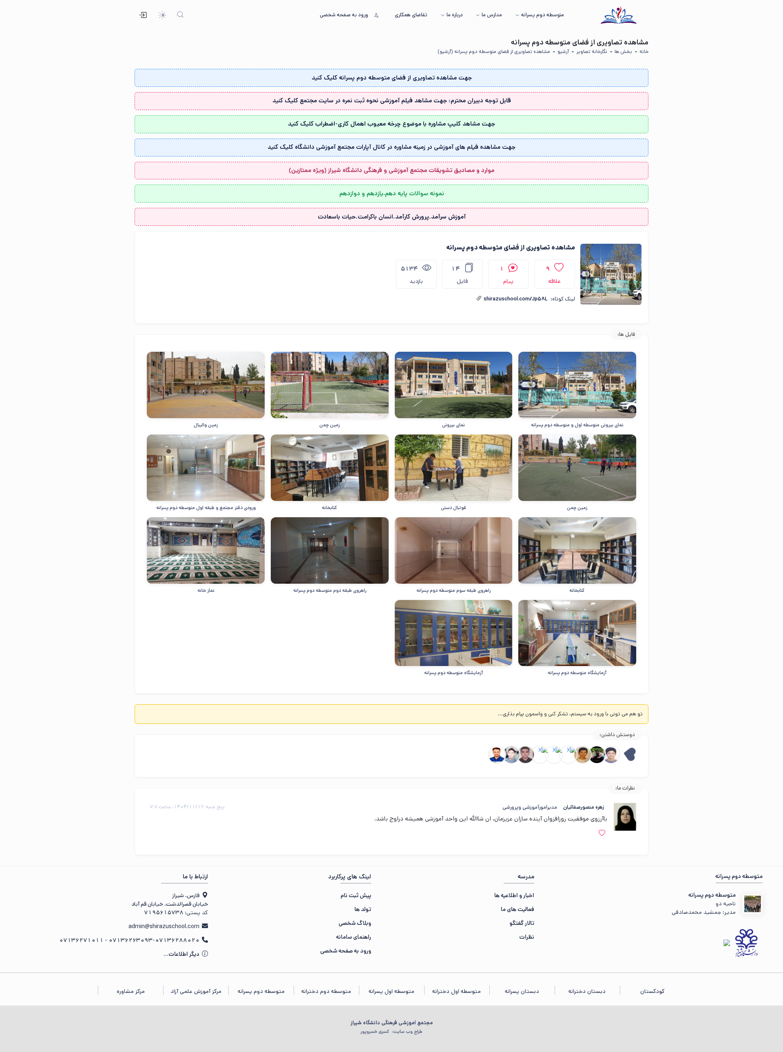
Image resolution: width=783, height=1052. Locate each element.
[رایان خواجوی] (554, 754)
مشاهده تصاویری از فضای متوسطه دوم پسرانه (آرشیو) (494, 51)
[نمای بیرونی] (454, 385)
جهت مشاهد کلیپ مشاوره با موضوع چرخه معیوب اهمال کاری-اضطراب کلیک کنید (391, 123)
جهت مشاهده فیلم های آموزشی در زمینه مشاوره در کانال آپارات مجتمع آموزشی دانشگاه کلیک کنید (391, 147)
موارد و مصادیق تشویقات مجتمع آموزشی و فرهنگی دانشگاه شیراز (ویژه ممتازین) (391, 170)
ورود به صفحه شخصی (345, 951)
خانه (643, 51)
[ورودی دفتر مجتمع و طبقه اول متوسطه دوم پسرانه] (206, 467)
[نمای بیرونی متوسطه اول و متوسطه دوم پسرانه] (577, 385)
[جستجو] (180, 15)
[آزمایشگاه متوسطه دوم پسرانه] (577, 633)
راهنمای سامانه (353, 937)
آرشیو (563, 51)
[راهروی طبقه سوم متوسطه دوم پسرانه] (454, 550)
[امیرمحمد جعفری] (597, 754)
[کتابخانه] (330, 467)
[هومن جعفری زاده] (540, 754)
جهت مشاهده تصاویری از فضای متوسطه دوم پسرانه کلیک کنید (392, 77)
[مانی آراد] (582, 754)
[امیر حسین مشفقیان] (525, 754)
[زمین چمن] (330, 385)
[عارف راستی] (568, 754)
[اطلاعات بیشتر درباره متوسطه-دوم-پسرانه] (752, 904)
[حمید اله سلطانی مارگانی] (497, 754)
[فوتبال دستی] (454, 467)
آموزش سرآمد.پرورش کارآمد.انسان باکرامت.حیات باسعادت (392, 216)
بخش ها (623, 51)
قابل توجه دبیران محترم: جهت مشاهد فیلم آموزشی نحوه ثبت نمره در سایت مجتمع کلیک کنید (391, 100)
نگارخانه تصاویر (591, 51)
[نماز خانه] (206, 550)
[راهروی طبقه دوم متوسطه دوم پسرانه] (330, 550)
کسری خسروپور (391, 1031)
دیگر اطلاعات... (182, 954)
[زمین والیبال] (206, 385)
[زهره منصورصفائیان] (625, 816)
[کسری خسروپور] (511, 754)
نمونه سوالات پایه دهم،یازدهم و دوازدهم (391, 193)
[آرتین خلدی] (611, 754)
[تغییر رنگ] (162, 15)
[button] (479, 299)
